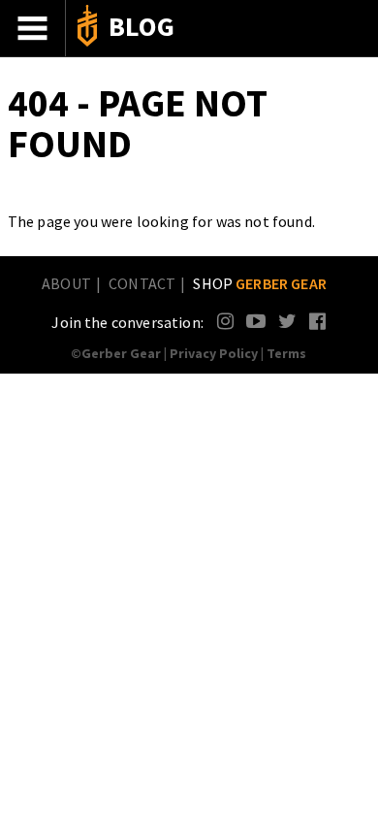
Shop (260, 283)
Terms (286, 353)
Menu (33, 28)
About (66, 283)
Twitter (287, 320)
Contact (142, 283)
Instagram (226, 320)
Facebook (318, 320)
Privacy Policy (214, 353)
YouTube (255, 320)
